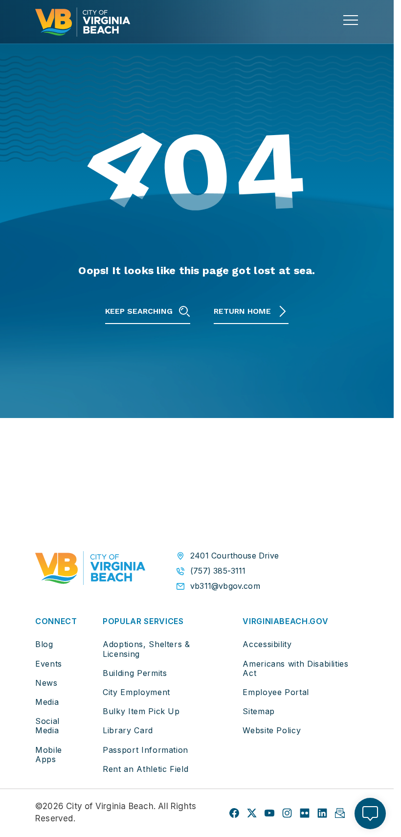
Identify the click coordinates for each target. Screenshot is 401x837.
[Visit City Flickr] (305, 813)
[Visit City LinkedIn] (322, 813)
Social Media (47, 725)
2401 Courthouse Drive (234, 555)
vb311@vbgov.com (225, 586)
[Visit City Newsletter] (340, 813)
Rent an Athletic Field (145, 769)
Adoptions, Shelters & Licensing (146, 648)
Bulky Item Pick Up (141, 711)
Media (47, 702)
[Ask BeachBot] (370, 813)
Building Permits (135, 673)
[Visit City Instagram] (287, 813)
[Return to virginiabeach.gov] (90, 570)
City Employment (136, 692)
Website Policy (272, 730)
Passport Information (145, 750)
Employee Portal (276, 692)
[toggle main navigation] (350, 20)
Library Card (128, 730)
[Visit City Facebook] (234, 813)
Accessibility (267, 644)
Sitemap (258, 711)
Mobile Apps (48, 754)
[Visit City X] (252, 813)
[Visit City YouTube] (269, 813)
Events (48, 664)
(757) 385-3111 (218, 571)
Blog (44, 644)
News (46, 683)
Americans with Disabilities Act (295, 668)
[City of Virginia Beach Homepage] (82, 22)
